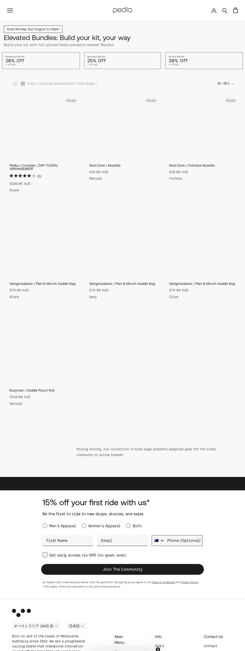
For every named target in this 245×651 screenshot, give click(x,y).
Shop (31, 83)
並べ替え (224, 83)
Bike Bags (86, 83)
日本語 (74, 626)
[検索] (224, 10)
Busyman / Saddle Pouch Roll (32, 390)
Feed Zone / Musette (105, 165)
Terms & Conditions (163, 582)
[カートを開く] (235, 10)
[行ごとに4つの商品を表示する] (23, 83)
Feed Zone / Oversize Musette (192, 165)
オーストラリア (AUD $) (34, 626)
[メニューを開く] (10, 10)
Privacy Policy (190, 582)
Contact (210, 646)
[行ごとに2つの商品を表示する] (15, 83)
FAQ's (159, 646)
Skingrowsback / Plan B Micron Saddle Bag (42, 284)
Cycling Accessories (56, 83)
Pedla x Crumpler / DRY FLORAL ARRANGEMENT (34, 167)
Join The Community (122, 569)
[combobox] (158, 540)
